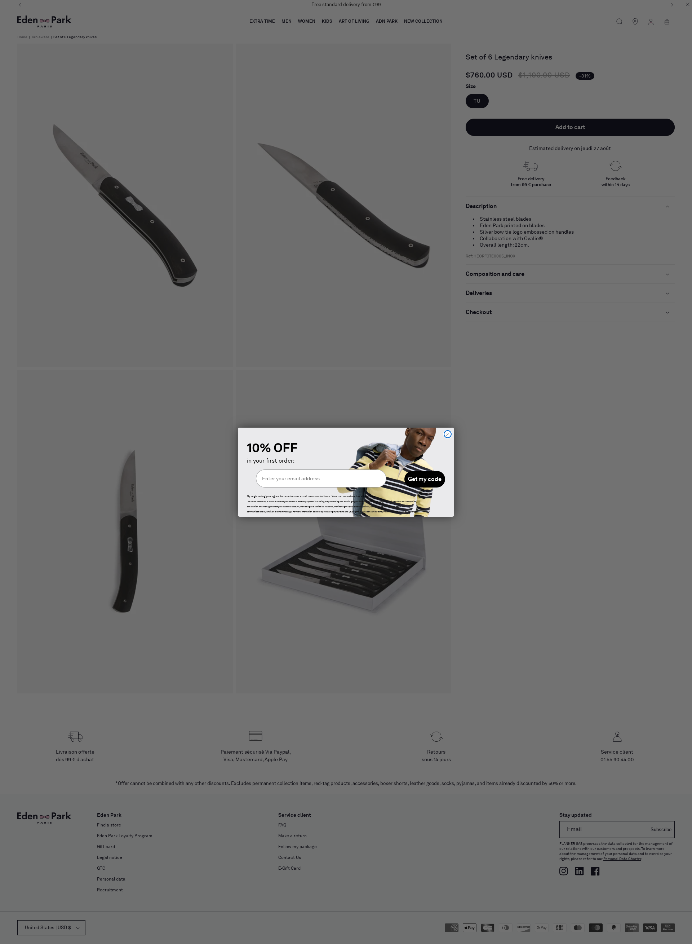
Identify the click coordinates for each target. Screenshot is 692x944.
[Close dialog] (447, 434)
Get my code (425, 479)
